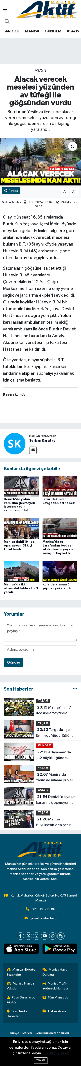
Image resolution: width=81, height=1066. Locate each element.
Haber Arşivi (57, 1011)
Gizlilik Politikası (56, 1053)
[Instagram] (36, 936)
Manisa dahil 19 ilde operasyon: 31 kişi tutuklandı (19, 545)
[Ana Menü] (5, 10)
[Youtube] (44, 936)
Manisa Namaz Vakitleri (20, 986)
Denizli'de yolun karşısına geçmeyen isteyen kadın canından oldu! (55, 800)
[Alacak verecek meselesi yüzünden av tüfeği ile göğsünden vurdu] (40, 161)
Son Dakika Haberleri (17, 1014)
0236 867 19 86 (43, 909)
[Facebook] (20, 936)
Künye (14, 1033)
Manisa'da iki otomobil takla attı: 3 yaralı (21, 588)
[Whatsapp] (52, 936)
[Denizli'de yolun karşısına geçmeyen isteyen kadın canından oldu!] (21, 486)
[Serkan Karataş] (14, 443)
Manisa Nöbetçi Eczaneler (21, 972)
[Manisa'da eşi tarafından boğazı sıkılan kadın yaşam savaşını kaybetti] (60, 529)
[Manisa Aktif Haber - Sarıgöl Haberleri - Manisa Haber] (47, 10)
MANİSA (32, 31)
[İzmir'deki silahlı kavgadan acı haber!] (60, 486)
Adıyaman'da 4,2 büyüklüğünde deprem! (53, 755)
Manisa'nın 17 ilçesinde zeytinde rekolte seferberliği (53, 710)
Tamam (40, 1060)
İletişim (27, 1033)
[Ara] (7, 22)
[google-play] (59, 950)
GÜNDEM (53, 31)
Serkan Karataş (11, 202)
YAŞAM (43, 700)
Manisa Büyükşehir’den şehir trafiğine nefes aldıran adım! (55, 822)
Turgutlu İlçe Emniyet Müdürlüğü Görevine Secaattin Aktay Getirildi (53, 733)
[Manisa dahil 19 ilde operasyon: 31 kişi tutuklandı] (21, 529)
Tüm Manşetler (59, 997)
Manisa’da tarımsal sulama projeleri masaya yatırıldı (56, 777)
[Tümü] (75, 689)
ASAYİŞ (73, 31)
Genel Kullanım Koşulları (52, 1033)
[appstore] (21, 950)
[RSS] (61, 936)
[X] (28, 936)
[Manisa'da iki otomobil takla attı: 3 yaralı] (21, 571)
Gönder (13, 662)
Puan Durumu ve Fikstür (21, 1000)
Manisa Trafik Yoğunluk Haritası (55, 986)
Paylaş (13, 190)
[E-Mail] (33, 450)
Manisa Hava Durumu (55, 972)
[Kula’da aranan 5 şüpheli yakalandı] (60, 571)
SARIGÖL (11, 31)
